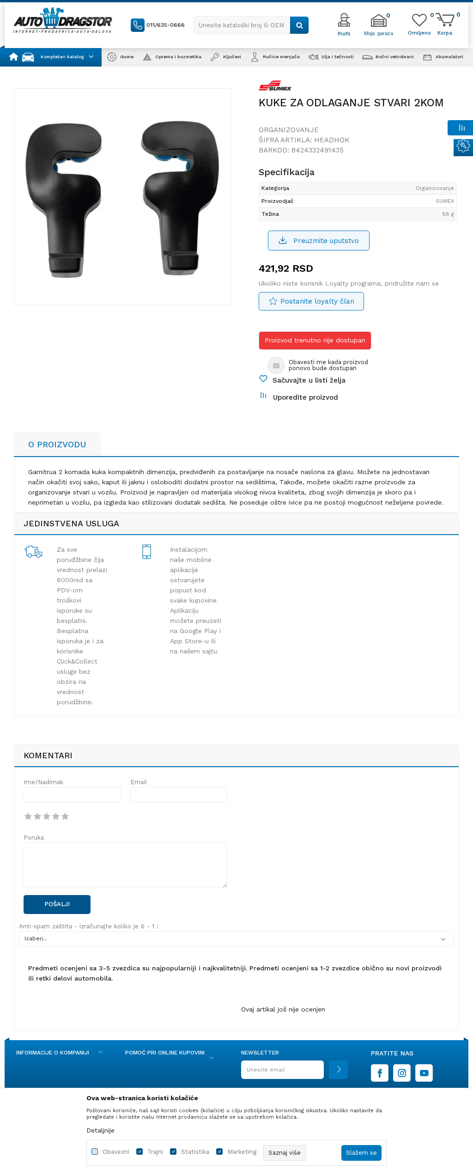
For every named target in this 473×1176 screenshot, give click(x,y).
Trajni (155, 1151)
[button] (251, 25)
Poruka (34, 837)
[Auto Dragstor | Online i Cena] (62, 20)
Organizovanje (289, 130)
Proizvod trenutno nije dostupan (315, 340)
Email (138, 782)
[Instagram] (402, 1073)
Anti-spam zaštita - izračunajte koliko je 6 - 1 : (88, 926)
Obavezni (116, 1151)
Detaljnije (100, 1130)
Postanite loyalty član (317, 301)
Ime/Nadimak (43, 782)
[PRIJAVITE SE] (294, 1073)
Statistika (195, 1151)
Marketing (241, 1151)
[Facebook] (379, 1073)
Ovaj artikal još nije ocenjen (283, 1009)
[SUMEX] (275, 87)
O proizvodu (57, 444)
